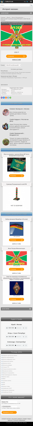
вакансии (10, 420)
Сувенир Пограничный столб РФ (16, 184)
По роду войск (16, 352)
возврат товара (27, 418)
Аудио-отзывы (16, 319)
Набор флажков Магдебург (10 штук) (16, 219)
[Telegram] (8, 98)
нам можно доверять (17, 418)
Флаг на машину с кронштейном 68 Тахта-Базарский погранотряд (16, 155)
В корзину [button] (11, 56)
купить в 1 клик (16, 59)
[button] (31, 5)
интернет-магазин (6, 418)
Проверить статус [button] (8, 412)
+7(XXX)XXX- (6, 406)
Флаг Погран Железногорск (16, 248)
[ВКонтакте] (4, 98)
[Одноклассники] (6, 98)
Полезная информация (19, 420)
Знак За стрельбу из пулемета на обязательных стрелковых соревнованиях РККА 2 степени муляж (16, 278)
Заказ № (5, 402)
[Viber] (2, 98)
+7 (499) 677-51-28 (9, 1)
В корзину (13, 175)
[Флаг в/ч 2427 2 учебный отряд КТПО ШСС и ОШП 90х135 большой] (16, 35)
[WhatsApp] (10, 98)
